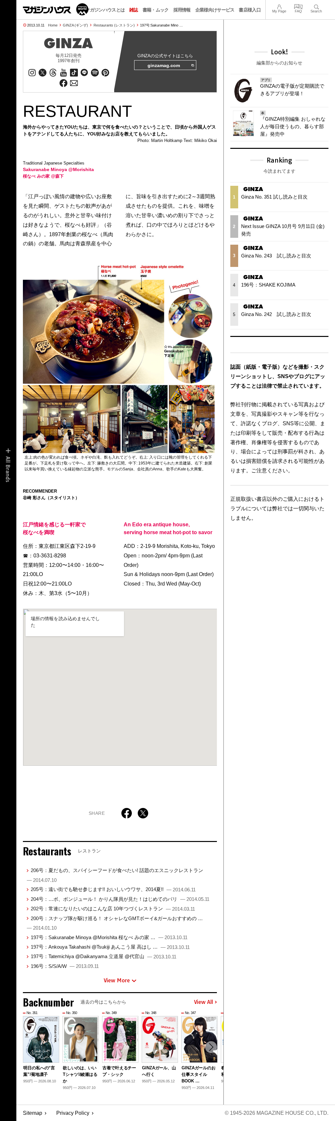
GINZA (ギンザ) (75, 25)
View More (117, 980)
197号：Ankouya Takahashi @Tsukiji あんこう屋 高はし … (110, 947)
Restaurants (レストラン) (114, 25)
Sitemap (32, 1113)
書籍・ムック (156, 10)
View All (203, 1002)
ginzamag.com (164, 65)
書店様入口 (250, 10)
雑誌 (133, 10)
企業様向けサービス (215, 10)
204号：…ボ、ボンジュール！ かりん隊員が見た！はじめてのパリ (120, 899)
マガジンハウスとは (105, 10)
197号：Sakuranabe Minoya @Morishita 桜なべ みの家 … (109, 937)
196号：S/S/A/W (65, 966)
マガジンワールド (55, 9)
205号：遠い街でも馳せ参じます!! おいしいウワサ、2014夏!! (113, 889)
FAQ (298, 6)
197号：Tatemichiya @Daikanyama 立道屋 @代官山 (103, 956)
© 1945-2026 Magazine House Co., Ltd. (276, 1113)
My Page (279, 6)
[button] (211, 1047)
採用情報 (182, 10)
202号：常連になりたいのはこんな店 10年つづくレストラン (113, 908)
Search (316, 6)
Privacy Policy (72, 1113)
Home (53, 25)
